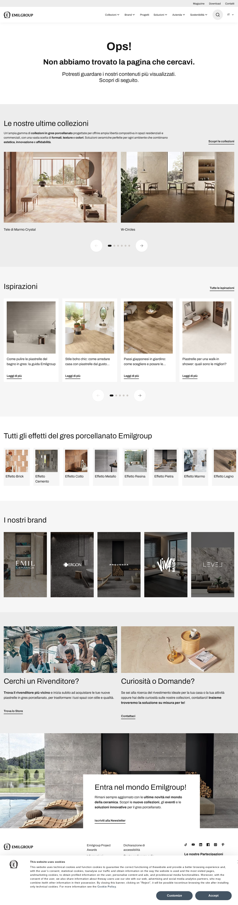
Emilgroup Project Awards (99, 847)
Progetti (144, 14)
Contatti (229, 3)
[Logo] (18, 14)
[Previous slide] (96, 246)
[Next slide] (142, 246)
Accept (213, 895)
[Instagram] (215, 844)
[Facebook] (208, 844)
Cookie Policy (106, 886)
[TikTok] (185, 844)
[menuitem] (112, 15)
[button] (110, 246)
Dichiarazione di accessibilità (134, 847)
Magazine (199, 3)
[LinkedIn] (200, 844)
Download (215, 3)
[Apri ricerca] (218, 15)
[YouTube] (193, 844)
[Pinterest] (222, 844)
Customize (174, 895)
